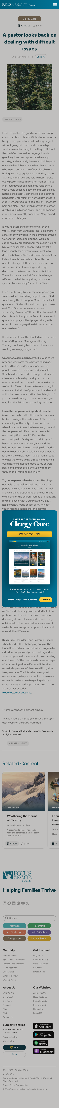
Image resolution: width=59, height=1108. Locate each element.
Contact (10, 600)
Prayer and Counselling (26, 600)
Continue (46, 600)
